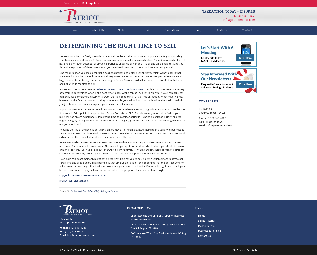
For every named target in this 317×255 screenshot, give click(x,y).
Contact (247, 30)
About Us (98, 30)
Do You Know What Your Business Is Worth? (155, 233)
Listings (222, 30)
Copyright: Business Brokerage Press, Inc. (83, 175)
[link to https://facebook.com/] (201, 130)
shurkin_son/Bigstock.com (74, 180)
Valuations (172, 30)
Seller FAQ (93, 191)
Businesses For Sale (209, 230)
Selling (122, 30)
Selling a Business (110, 191)
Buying (147, 30)
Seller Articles (78, 191)
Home (73, 30)
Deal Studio (252, 250)
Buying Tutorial (206, 225)
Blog (198, 30)
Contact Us (204, 235)
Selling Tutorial (206, 220)
